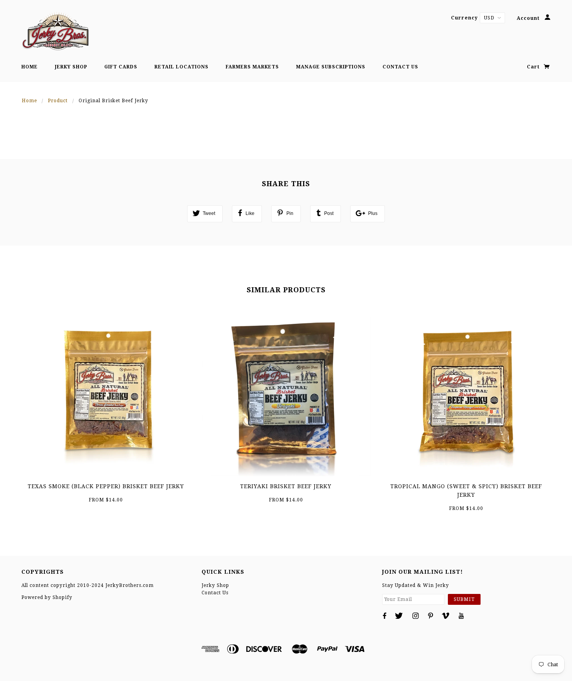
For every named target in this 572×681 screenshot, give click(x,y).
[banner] (54, 31)
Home (29, 67)
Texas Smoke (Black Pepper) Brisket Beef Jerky (106, 486)
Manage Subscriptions (330, 67)
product (58, 100)
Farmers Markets (252, 67)
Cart (534, 67)
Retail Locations (181, 67)
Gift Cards (120, 67)
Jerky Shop (71, 67)
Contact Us (400, 67)
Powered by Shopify (46, 597)
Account (529, 18)
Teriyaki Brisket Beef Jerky (286, 486)
